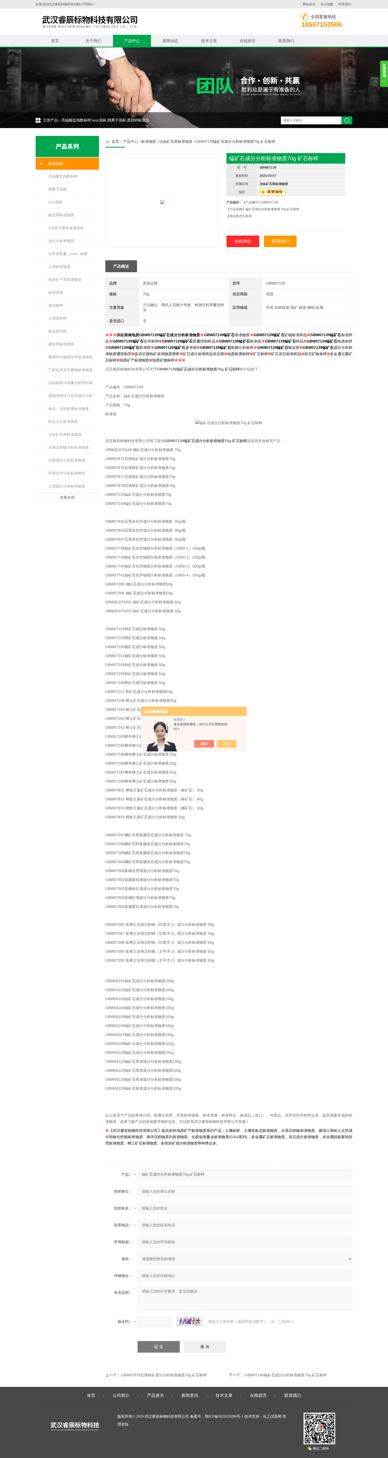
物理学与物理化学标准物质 (70, 357)
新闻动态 (170, 40)
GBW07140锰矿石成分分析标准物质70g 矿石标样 (286, 1375)
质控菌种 (55, 305)
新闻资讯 (189, 1395)
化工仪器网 (272, 1416)
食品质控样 (57, 331)
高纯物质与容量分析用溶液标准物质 (73, 383)
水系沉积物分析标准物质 (68, 447)
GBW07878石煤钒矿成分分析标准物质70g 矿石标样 (164, 1375)
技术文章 (209, 40)
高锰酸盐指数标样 (63, 176)
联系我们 (345, 4)
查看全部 (67, 497)
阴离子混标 (57, 189)
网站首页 (309, 4)
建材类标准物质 (61, 344)
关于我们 (93, 40)
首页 (55, 40)
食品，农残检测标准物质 (68, 409)
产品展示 (155, 1395)
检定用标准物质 (61, 215)
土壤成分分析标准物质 (66, 486)
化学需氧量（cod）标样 (68, 254)
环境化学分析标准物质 (66, 473)
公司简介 (121, 1395)
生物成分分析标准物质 (66, 460)
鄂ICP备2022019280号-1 (224, 1416)
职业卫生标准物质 (63, 421)
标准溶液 (55, 292)
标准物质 (55, 164)
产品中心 (132, 40)
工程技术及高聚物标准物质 (70, 370)
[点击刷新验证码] (189, 1321)
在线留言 (247, 40)
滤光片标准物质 (61, 241)
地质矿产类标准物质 (65, 279)
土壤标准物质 (59, 267)
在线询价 (242, 241)
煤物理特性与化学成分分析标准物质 (73, 396)
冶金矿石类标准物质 (65, 434)
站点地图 (327, 4)
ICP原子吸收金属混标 (66, 228)
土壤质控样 (57, 318)
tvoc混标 (55, 202)
